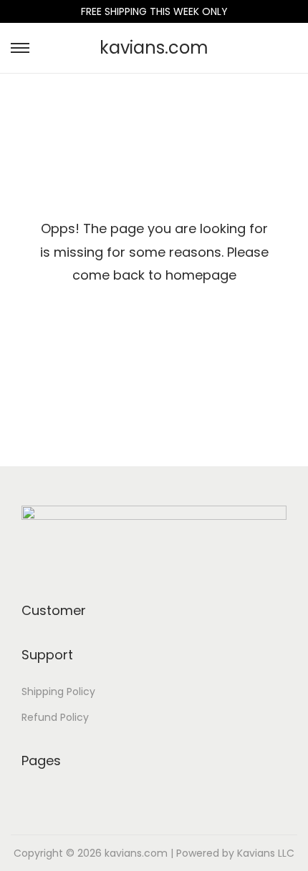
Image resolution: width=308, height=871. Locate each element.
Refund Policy (55, 717)
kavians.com (154, 47)
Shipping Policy (58, 691)
